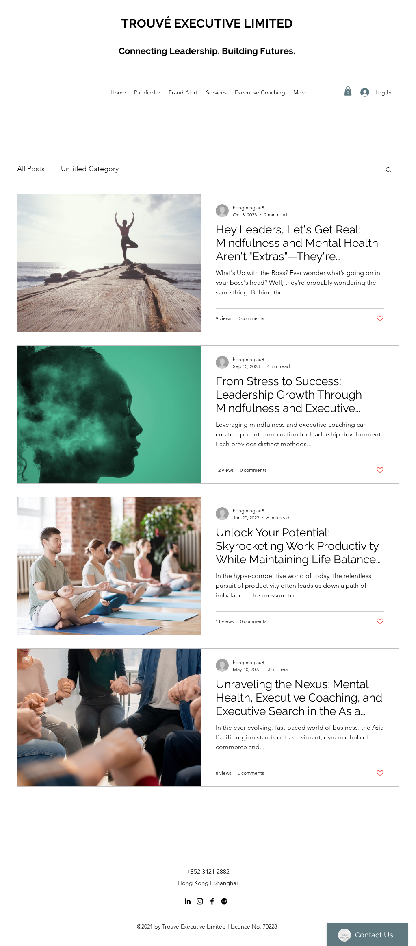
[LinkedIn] (188, 901)
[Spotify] (224, 901)
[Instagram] (200, 901)
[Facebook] (212, 901)
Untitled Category (90, 168)
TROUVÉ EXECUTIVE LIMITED (206, 23)
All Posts (31, 168)
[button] (348, 91)
